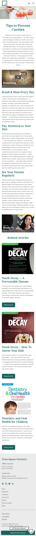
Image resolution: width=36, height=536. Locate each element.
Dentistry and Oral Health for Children (15, 420)
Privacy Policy (6, 514)
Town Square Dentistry (14, 459)
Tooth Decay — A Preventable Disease (15, 279)
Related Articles (18, 237)
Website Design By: (7, 526)
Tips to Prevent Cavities (18, 27)
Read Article (9, 305)
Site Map (4, 519)
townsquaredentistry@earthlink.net (17, 478)
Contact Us (6, 473)
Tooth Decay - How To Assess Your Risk (17, 348)
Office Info (5, 492)
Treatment (5, 494)
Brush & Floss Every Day (18, 92)
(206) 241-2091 (11, 476)
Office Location (7, 464)
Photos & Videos (7, 503)
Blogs (3, 506)
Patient (4, 500)
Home (3, 489)
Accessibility (5, 516)
